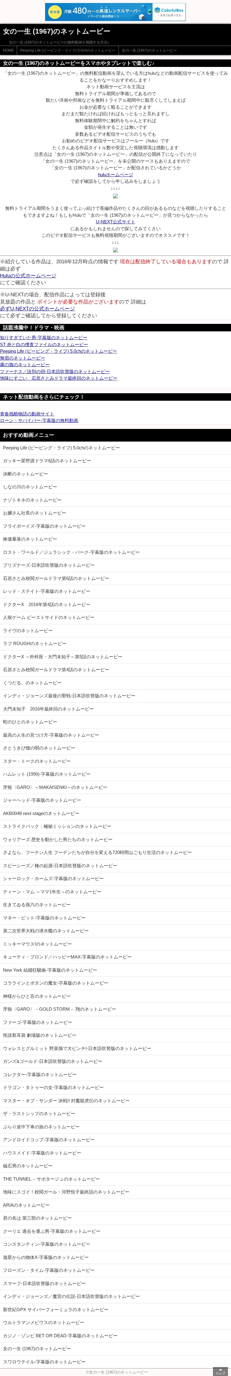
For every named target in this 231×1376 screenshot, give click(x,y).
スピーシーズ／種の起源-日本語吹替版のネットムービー (60, 865)
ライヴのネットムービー (28, 630)
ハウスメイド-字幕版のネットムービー (42, 1152)
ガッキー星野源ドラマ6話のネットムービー (47, 460)
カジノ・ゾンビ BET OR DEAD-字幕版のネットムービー (60, 1335)
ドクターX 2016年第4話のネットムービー (46, 604)
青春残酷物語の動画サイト (27, 413)
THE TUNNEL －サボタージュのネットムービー (51, 1178)
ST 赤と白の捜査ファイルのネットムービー (44, 344)
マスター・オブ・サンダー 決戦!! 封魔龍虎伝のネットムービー (66, 1100)
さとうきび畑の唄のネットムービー (39, 747)
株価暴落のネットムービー (30, 539)
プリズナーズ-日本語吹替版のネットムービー (49, 565)
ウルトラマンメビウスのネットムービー (43, 1322)
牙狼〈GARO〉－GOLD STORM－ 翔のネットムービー (59, 1009)
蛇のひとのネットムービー (30, 721)
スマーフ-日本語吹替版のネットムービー (44, 1283)
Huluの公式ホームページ (28, 275)
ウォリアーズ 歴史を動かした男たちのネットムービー (57, 839)
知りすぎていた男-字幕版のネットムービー (43, 337)
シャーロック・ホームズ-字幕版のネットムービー (53, 878)
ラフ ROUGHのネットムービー (34, 643)
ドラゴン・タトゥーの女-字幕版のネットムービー (53, 1087)
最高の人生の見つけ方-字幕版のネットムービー (51, 735)
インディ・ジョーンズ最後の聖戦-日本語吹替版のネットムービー (69, 695)
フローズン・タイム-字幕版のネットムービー (49, 1270)
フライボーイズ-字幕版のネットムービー (44, 526)
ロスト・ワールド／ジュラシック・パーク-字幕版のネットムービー (71, 552)
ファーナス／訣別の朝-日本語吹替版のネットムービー (55, 371)
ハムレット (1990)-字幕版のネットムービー (47, 774)
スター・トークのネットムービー (37, 761)
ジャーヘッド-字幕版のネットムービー (42, 800)
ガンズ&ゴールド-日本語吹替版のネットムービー (52, 1061)
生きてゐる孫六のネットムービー (37, 904)
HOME (8, 50)
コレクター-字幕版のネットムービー (40, 1074)
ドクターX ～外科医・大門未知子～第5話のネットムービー (62, 656)
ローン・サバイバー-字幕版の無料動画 (39, 420)
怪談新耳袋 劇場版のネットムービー (39, 1035)
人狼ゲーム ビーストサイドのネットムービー (48, 617)
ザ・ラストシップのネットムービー (39, 1113)
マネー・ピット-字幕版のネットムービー (44, 917)
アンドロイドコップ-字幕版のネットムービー (49, 1139)
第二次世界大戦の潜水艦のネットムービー (46, 930)
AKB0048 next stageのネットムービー (41, 813)
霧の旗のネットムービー (25, 364)
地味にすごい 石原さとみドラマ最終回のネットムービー (58, 378)
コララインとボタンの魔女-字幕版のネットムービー (55, 982)
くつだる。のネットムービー (32, 682)
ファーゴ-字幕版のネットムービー (37, 1022)
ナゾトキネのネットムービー (32, 499)
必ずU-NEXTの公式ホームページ (37, 308)
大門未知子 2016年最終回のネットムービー (48, 708)
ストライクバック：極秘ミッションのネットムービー (57, 826)
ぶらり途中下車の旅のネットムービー (41, 1126)
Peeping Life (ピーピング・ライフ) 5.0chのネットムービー (68, 50)
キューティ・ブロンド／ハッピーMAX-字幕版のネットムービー (67, 956)
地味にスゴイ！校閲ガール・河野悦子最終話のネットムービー (66, 1191)
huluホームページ (115, 174)
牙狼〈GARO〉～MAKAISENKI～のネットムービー (55, 787)
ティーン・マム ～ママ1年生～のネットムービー (52, 891)
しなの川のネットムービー (30, 486)
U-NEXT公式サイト (115, 221)
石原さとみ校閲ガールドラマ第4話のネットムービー (56, 669)
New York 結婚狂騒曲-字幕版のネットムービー (50, 970)
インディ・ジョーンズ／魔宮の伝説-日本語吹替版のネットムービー (71, 1296)
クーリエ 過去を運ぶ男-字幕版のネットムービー (51, 1231)
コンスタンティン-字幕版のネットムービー (46, 1244)
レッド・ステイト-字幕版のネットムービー (46, 591)
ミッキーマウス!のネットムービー (37, 943)
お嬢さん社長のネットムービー (34, 512)
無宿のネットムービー (22, 358)
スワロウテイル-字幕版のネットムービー (44, 1361)
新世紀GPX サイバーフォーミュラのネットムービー (56, 1309)
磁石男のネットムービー (28, 1165)
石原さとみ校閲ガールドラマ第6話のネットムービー (56, 578)
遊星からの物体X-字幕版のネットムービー (46, 1257)
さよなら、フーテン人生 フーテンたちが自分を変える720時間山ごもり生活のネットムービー (97, 852)
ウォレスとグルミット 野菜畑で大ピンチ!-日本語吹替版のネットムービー (77, 1048)
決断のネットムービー (25, 473)
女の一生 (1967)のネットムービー (149, 50)
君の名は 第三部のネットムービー (37, 1218)
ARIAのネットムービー (26, 1205)
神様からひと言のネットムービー (37, 996)
